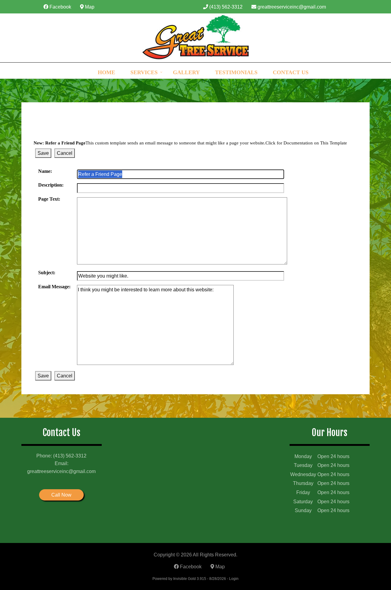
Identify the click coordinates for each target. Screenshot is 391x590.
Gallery (186, 72)
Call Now (61, 494)
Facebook (59, 6)
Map (89, 6)
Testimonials (236, 72)
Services (144, 72)
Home (106, 72)
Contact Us (291, 72)
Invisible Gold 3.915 (190, 579)
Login (234, 579)
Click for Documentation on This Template (306, 142)
